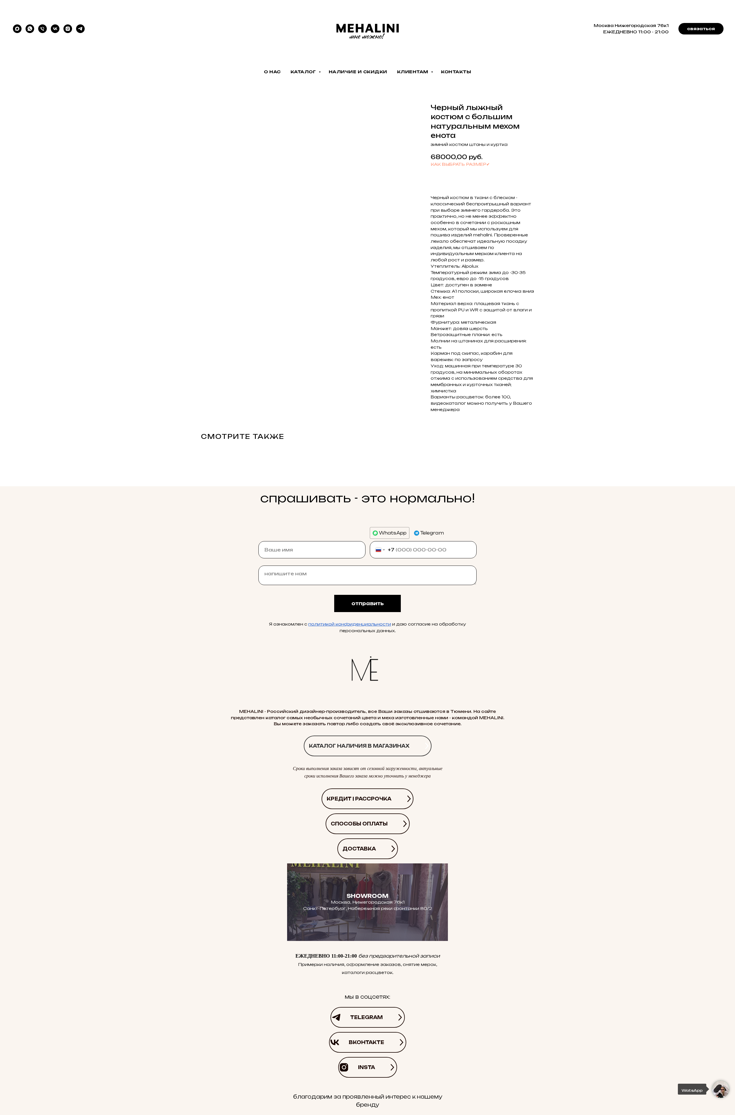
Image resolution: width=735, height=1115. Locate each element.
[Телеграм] (80, 28)
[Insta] (67, 28)
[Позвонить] (42, 28)
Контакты (456, 71)
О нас (272, 71)
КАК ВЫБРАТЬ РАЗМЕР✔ (460, 164)
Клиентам (413, 71)
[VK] (55, 28)
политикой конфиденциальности (349, 624)
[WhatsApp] (30, 28)
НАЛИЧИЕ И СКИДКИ (358, 71)
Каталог (304, 71)
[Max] (17, 28)
